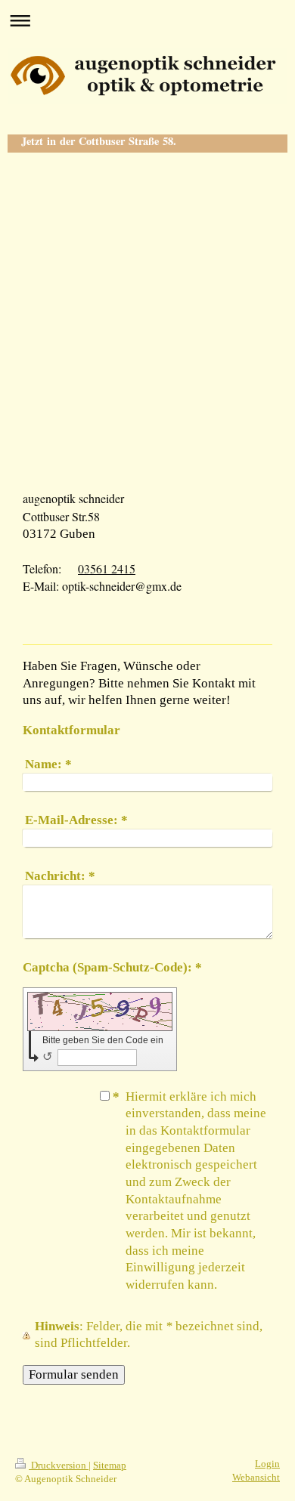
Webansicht (256, 1477)
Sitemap (109, 1465)
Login (267, 1464)
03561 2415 (106, 568)
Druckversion (58, 1465)
